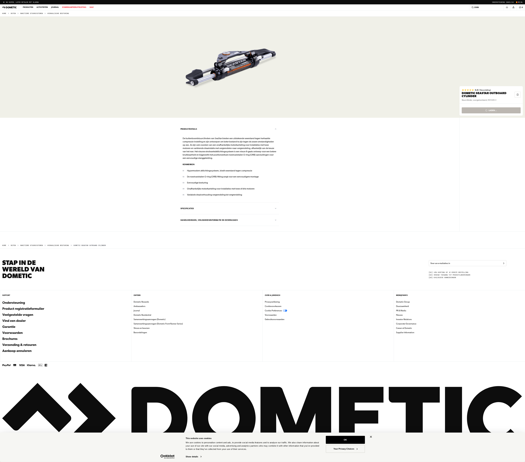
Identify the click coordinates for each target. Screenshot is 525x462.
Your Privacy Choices (343, 449)
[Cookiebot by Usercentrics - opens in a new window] (168, 457)
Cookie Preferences (273, 310)
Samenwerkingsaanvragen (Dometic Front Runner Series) (158, 323)
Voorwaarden (12, 333)
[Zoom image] (231, 67)
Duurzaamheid (402, 306)
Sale (92, 7)
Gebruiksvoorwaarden (274, 319)
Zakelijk (510, 2)
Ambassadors (139, 306)
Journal (55, 7)
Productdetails (188, 129)
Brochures (24, 339)
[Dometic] (9, 7)
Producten (28, 7)
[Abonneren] (503, 263)
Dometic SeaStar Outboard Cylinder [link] (90, 245)
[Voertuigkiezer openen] (507, 7)
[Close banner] (371, 437)
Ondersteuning (498, 2)
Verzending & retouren (19, 345)
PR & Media (409, 310)
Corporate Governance (415, 323)
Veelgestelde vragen (17, 315)
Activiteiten (42, 7)
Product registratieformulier (23, 309)
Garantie (8, 327)
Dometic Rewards (141, 302)
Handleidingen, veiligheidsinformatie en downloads (209, 220)
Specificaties (187, 208)
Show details (192, 456)
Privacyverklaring (272, 302)
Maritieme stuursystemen (31, 13)
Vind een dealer (14, 321)
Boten (13, 13)
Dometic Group (411, 301)
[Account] (513, 7)
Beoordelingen (140, 332)
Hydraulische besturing (58, 13)
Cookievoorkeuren (273, 306)
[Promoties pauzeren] (3, 2)
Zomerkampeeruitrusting (74, 7)
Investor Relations (412, 319)
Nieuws (408, 315)
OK (345, 440)
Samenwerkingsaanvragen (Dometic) (149, 319)
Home (4, 13)
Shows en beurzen (142, 328)
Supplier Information (405, 332)
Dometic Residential (151, 315)
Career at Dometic (412, 328)
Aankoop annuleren (17, 351)
